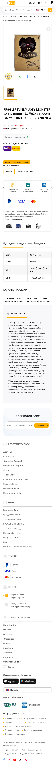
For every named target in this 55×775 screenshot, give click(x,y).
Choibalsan (9, 639)
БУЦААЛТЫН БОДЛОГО (13, 524)
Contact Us (8, 456)
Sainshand (8, 648)
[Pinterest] (27, 760)
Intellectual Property (13, 465)
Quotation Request (12, 461)
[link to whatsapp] (20, 77)
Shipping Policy (10, 484)
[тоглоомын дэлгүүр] (28, 682)
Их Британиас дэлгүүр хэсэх (35, 718)
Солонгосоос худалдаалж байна (18, 726)
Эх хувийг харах (22, 20)
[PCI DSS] (9, 705)
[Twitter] (22, 760)
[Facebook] (5, 760)
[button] (33, 3)
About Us (7, 452)
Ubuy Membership (12, 493)
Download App (10, 510)
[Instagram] (10, 760)
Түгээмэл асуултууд (12, 528)
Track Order (9, 474)
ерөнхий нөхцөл (11, 750)
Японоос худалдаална (14, 722)
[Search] (50, 10)
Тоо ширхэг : (8, 125)
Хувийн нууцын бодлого (31, 750)
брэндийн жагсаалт (11, 514)
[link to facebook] (27, 77)
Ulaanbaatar (9, 625)
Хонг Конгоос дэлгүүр (36, 722)
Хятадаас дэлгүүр (12, 730)
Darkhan (7, 634)
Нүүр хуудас (8, 16)
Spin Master (9, 20)
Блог (5, 542)
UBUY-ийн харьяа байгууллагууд (17, 546)
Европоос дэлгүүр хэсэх (15, 734)
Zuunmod (8, 652)
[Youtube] (16, 760)
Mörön (6, 643)
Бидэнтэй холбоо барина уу (31, 753)
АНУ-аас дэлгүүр (12, 718)
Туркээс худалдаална (33, 730)
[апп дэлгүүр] (11, 682)
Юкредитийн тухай (11, 533)
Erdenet (7, 629)
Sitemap (7, 470)
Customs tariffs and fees (15, 479)
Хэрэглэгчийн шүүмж (12, 519)
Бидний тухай (10, 753)
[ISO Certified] (29, 705)
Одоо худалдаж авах (13, 219)
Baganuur (8, 657)
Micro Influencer (11, 488)
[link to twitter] (35, 77)
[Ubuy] (11, 3)
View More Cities (11, 661)
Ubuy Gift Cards (11, 537)
